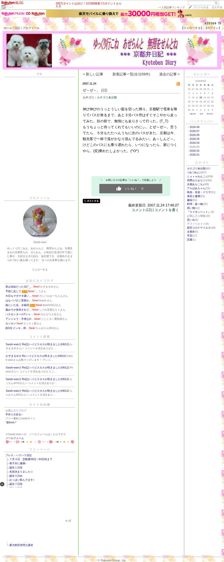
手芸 (189, 235)
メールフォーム (14, 438)
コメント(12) (142, 210)
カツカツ (10, 323)
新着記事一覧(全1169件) (131, 74)
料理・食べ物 (195, 204)
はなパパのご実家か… (18, 300)
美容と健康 (193, 196)
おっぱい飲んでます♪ (21, 479)
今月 (201, 114)
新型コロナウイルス (199, 227)
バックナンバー (202, 121)
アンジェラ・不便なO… (19, 318)
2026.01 (195, 154)
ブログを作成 (200, 7)
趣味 (189, 200)
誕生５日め (16, 475)
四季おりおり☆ (196, 180)
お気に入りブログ (40, 280)
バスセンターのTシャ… (19, 314)
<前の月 (192, 114)
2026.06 (195, 135)
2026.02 (195, 150)
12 (201, 97)
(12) (104, 90)
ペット (10, 7)
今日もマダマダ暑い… (18, 295)
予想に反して (13, 291)
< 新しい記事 (93, 74)
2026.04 (195, 142)
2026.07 (195, 131)
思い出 (191, 219)
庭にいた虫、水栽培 (17, 305)
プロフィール (31, 28)
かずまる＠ (12, 355)
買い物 (191, 208)
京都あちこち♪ (195, 184)
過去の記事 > (169, 74)
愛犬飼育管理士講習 (21, 545)
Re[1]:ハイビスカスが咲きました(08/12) (46, 344)
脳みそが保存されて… (18, 309)
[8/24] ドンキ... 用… (16, 328)
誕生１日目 (16, 467)
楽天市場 (217, 7)
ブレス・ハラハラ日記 (18, 455)
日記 (17, 28)
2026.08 (195, 127)
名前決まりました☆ (21, 471)
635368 (211, 23)
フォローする (40, 269)
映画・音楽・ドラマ (199, 192)
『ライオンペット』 (199, 211)
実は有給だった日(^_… (19, 286)
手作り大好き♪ (14, 414)
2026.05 (195, 138)
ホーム (8, 28)
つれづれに (193, 172)
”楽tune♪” (10, 422)
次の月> (210, 114)
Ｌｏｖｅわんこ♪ (197, 176)
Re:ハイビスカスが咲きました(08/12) (44, 355)
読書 (189, 239)
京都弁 (191, 231)
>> (171, 7)
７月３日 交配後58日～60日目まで (30, 459)
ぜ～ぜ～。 (91, 90)
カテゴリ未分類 (107, 97)
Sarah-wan (12, 344)
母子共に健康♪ (17, 463)
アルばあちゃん (196, 188)
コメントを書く (166, 210)
